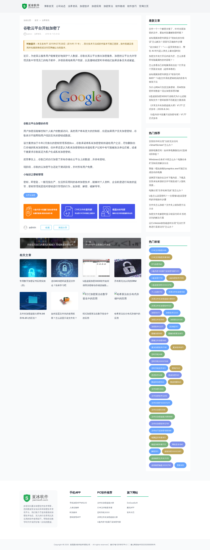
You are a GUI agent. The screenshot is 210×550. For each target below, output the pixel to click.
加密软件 (157, 326)
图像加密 (156, 333)
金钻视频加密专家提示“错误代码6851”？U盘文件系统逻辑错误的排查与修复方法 (168, 78)
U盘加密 (157, 278)
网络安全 (177, 444)
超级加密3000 (172, 451)
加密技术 (84, 6)
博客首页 (49, 6)
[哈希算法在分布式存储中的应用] (127, 296)
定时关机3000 (159, 361)
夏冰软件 (178, 347)
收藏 (47, 227)
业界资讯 (72, 6)
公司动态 (60, 6)
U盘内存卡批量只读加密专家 (165, 271)
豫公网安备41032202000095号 (143, 545)
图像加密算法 (175, 333)
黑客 (180, 465)
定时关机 (156, 354)
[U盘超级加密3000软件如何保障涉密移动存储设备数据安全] (96, 268)
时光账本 (73, 512)
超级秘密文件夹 (160, 458)
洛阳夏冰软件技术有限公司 (80, 545)
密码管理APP (75, 517)
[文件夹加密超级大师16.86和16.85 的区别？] (33, 305)
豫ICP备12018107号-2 (118, 545)
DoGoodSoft (132, 503)
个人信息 (156, 292)
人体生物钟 (74, 507)
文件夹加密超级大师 (161, 417)
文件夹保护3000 (160, 403)
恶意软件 (156, 375)
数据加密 (173, 375)
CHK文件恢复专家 (160, 257)
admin (29, 34)
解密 (154, 451)
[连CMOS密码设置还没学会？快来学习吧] (64, 268)
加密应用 (96, 6)
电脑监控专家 (158, 437)
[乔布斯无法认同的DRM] (127, 268)
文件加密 (157, 389)
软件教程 (120, 6)
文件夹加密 (158, 410)
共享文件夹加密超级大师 (163, 299)
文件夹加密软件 (160, 423)
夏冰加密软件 (159, 347)
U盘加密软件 (176, 278)
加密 (155, 313)
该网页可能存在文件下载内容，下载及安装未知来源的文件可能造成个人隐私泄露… (167, 181)
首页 (36, 20)
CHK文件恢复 (158, 250)
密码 (176, 368)
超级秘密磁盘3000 (161, 465)
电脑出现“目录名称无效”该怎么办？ (166, 190)
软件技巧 (132, 6)
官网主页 (144, 6)
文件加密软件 (159, 396)
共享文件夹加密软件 (161, 306)
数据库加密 (157, 382)
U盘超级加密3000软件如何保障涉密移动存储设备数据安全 (96, 285)
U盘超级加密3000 (161, 285)
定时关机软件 (158, 368)
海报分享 (62, 227)
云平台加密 (30, 195)
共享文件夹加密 (176, 292)
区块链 (173, 326)
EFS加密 (156, 264)
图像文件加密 (158, 340)
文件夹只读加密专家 (161, 430)
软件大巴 (130, 512)
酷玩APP (130, 507)
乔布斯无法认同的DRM (125, 281)
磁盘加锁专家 (158, 444)
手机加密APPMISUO (78, 503)
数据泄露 (175, 382)
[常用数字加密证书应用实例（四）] (33, 272)
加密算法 (108, 6)
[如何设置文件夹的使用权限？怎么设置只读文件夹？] (64, 301)
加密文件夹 (157, 319)
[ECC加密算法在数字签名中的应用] (96, 296)
